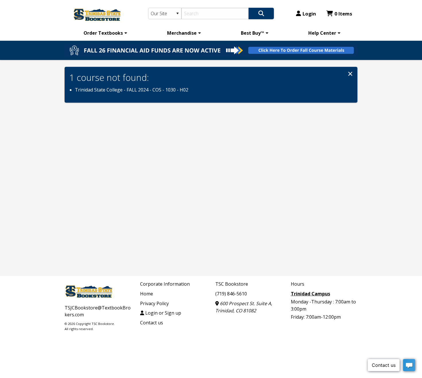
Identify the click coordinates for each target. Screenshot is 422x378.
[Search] (261, 13)
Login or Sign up (162, 313)
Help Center (322, 33)
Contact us (151, 322)
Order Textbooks (103, 33)
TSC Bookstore (231, 284)
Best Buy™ (252, 33)
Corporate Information (165, 284)
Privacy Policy (154, 303)
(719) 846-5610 (231, 294)
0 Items (343, 13)
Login (309, 13)
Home (146, 294)
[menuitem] (104, 33)
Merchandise (182, 33)
